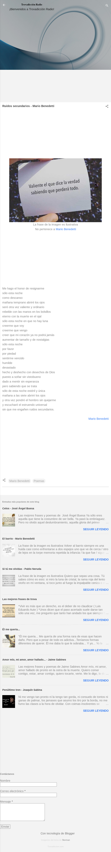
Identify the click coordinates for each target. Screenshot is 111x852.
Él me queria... (11, 629)
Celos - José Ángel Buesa (18, 508)
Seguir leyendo (96, 529)
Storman (66, 840)
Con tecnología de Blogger (57, 833)
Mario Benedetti (66, 229)
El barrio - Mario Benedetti (18, 538)
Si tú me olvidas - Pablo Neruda (21, 568)
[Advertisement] (55, 57)
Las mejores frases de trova (19, 599)
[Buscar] (107, 5)
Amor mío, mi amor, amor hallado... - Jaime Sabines (34, 659)
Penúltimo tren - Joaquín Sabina (22, 689)
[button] (107, 107)
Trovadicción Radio (31, 4)
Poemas (39, 481)
